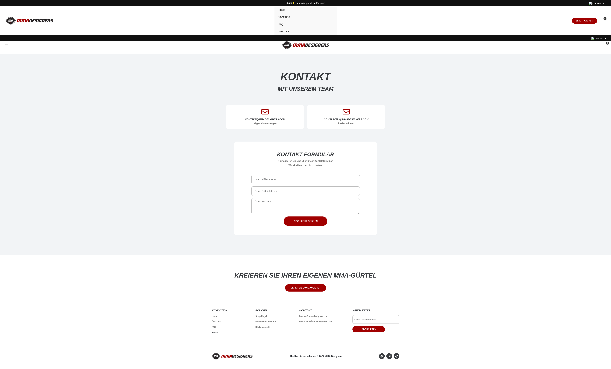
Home (214, 316)
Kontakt (215, 332)
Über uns (216, 321)
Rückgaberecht (262, 327)
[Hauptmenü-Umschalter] (6, 45)
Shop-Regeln (261, 316)
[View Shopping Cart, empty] (602, 20)
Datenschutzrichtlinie (265, 321)
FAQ (214, 327)
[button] (584, 21)
